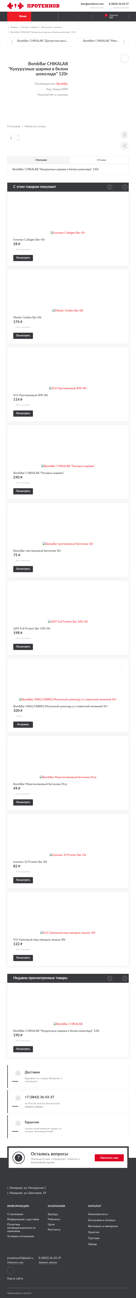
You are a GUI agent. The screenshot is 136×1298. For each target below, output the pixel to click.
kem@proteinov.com (92, 4)
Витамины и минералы (103, 1226)
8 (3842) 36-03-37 (119, 4)
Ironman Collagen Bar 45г (29, 239)
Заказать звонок (121, 7)
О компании (15, 1214)
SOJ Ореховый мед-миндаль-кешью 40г (39, 939)
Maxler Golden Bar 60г (27, 317)
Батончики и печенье (51, 27)
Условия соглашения (20, 1236)
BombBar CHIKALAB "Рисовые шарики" (38, 473)
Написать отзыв (35, 126)
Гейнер (92, 1244)
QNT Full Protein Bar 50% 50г (32, 628)
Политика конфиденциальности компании (21, 1227)
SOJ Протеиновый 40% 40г (30, 395)
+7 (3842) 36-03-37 (39, 1097)
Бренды (53, 1214)
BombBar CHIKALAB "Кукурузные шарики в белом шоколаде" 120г (43, 32)
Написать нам (97, 7)
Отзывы (101, 160)
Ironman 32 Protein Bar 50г (30, 862)
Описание (41, 160)
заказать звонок (34, 1106)
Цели (51, 1224)
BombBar (62, 84)
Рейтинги (54, 1219)
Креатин (93, 1232)
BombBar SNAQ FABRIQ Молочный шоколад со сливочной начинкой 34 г (60, 706)
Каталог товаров (29, 27)
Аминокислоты (98, 1214)
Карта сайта (15, 1278)
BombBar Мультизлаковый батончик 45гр (40, 784)
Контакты (54, 1229)
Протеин (94, 1238)
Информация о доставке (23, 1219)
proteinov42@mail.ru (20, 1258)
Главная (14, 27)
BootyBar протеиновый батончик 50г (37, 551)
